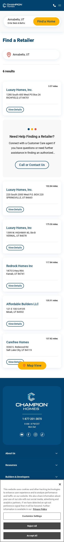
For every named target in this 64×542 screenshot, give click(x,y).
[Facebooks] (29, 435)
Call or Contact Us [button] (32, 165)
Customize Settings (32, 516)
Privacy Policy (40, 509)
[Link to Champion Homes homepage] (12, 5)
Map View (34, 365)
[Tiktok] (42, 435)
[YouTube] (22, 435)
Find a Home (46, 21)
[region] (32, 511)
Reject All (32, 526)
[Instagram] (35, 435)
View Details (15, 109)
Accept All (32, 535)
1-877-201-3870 (32, 418)
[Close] (60, 484)
